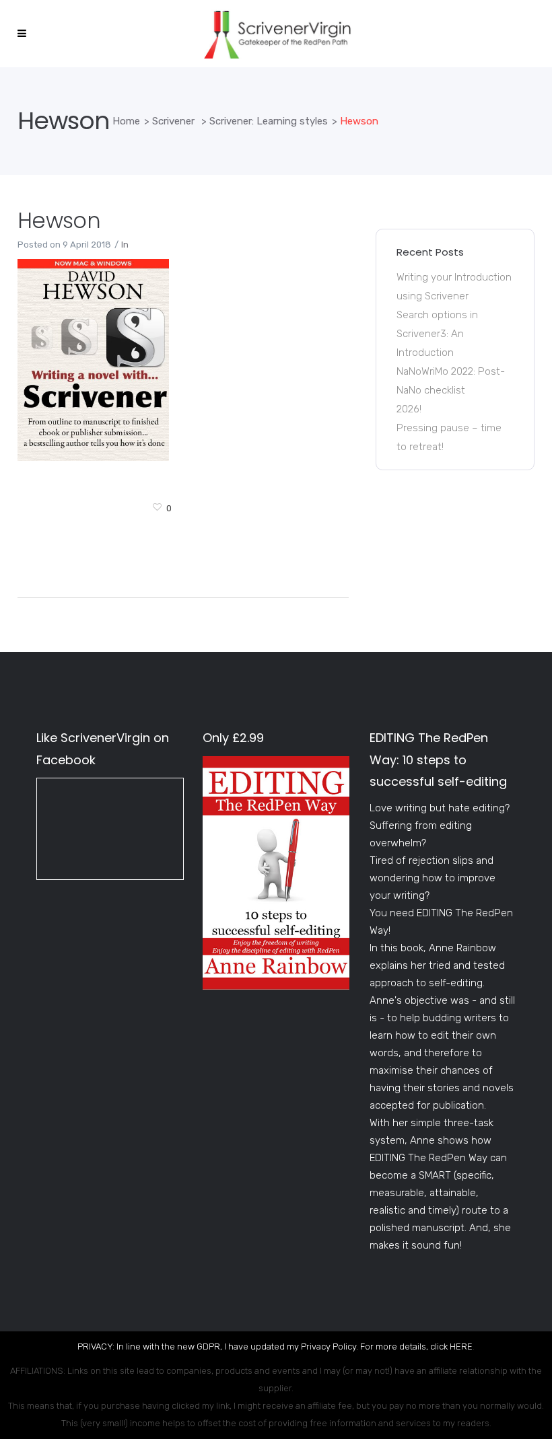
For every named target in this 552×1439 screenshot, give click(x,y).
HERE (461, 1346)
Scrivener (173, 121)
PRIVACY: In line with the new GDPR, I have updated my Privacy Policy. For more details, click (263, 1346)
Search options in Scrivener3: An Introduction (437, 334)
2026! (408, 409)
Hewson (59, 220)
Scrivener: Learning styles (268, 121)
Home (126, 121)
